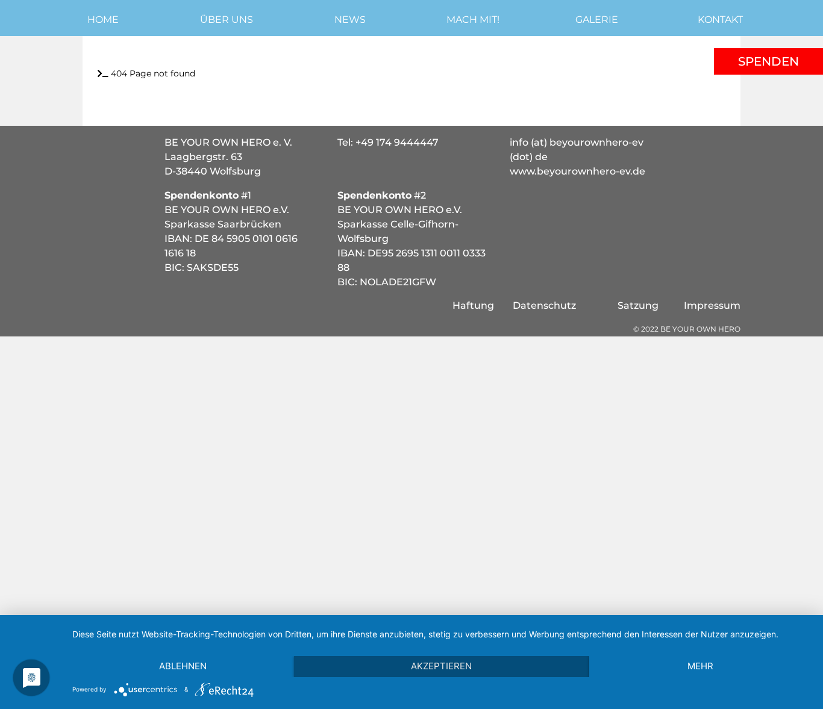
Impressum (712, 305)
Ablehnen (183, 666)
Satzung (638, 305)
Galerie (596, 19)
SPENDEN (768, 61)
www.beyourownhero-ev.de (577, 171)
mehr (700, 666)
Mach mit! (472, 19)
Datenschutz (544, 305)
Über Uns (226, 19)
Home (103, 19)
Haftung (473, 305)
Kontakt (720, 19)
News (350, 19)
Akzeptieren (441, 666)
